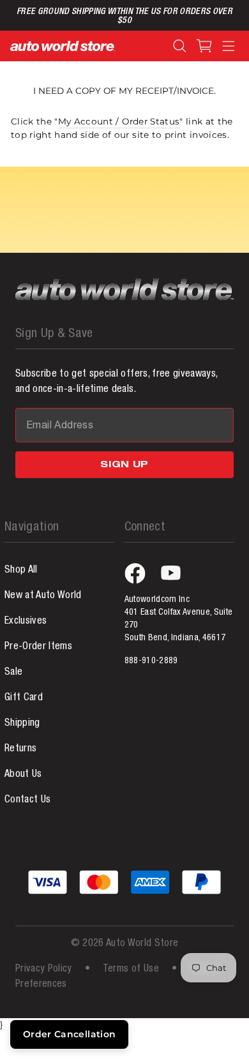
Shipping (22, 724)
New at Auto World (43, 596)
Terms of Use (131, 970)
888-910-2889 (151, 661)
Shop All (21, 571)
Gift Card (23, 698)
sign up (124, 465)
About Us (23, 775)
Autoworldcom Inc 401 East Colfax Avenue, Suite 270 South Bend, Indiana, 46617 (178, 619)
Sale (13, 673)
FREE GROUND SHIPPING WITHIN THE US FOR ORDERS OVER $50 (124, 17)
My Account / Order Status (119, 121)
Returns (20, 749)
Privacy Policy (43, 970)
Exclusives (25, 622)
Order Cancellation (69, 1034)
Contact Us (27, 800)
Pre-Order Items (38, 647)
